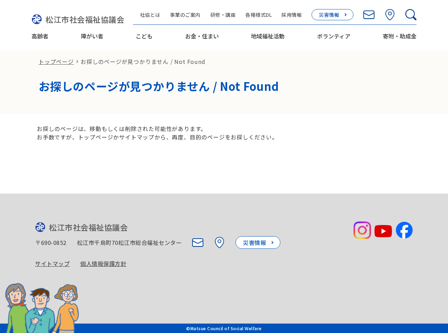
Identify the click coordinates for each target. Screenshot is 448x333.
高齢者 (39, 36)
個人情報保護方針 (103, 263)
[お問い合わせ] (368, 14)
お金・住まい (202, 36)
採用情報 (291, 14)
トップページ (56, 61)
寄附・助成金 (399, 36)
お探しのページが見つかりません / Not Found (142, 61)
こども (144, 36)
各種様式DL (258, 14)
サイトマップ (52, 263)
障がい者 (92, 36)
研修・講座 (223, 14)
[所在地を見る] (390, 14)
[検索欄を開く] (410, 14)
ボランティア (333, 36)
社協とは (150, 14)
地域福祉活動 (268, 36)
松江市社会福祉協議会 (85, 19)
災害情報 (329, 14)
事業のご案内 (185, 14)
